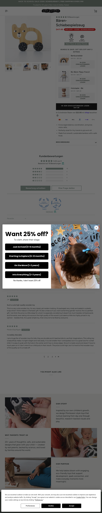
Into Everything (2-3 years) (26, 274)
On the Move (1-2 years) (26, 265)
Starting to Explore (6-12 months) (27, 256)
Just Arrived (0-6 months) (27, 246)
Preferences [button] (39, 500)
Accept (71, 506)
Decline (51, 506)
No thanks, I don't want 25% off (26, 280)
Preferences (30, 506)
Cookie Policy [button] (80, 497)
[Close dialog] (96, 227)
